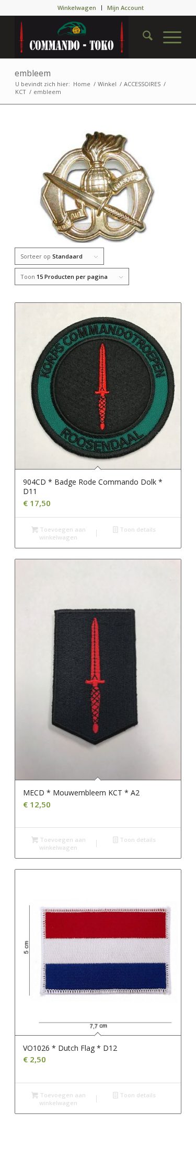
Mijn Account (125, 7)
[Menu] (167, 37)
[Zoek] (142, 37)
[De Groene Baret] (81, 37)
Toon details (137, 529)
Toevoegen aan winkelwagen (62, 533)
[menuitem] (77, 7)
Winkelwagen (76, 7)
